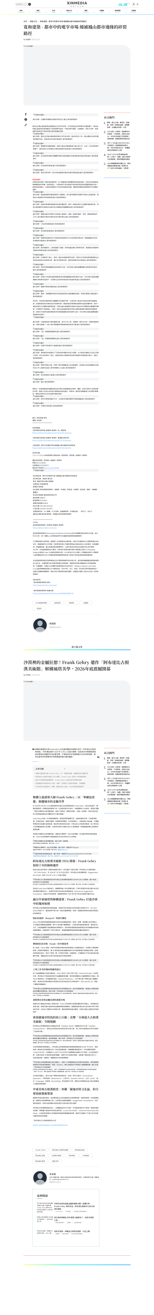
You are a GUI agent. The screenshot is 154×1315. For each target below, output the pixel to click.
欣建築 (28, 39)
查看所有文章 (54, 627)
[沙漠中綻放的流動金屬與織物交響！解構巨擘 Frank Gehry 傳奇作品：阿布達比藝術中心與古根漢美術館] (45, 1208)
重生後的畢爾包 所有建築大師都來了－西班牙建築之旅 (74, 1218)
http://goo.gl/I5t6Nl (51, 468)
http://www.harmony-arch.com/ (45, 527)
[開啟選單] (137, 4)
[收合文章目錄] (65, 769)
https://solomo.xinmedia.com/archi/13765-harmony (51, 433)
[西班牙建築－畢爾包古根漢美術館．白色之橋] (45, 1236)
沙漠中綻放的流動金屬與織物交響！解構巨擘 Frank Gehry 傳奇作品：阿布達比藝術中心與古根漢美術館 (74, 1206)
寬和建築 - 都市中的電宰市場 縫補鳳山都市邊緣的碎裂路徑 (63, 21)
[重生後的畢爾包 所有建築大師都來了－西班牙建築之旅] (45, 1222)
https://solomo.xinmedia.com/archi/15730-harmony (51, 448)
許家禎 (28, 675)
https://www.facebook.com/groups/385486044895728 (53, 593)
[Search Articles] (29, 4)
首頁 (25, 21)
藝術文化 (33, 21)
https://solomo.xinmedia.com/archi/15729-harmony (51, 440)
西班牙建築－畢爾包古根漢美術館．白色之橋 (72, 1231)
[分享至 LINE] (26, 119)
